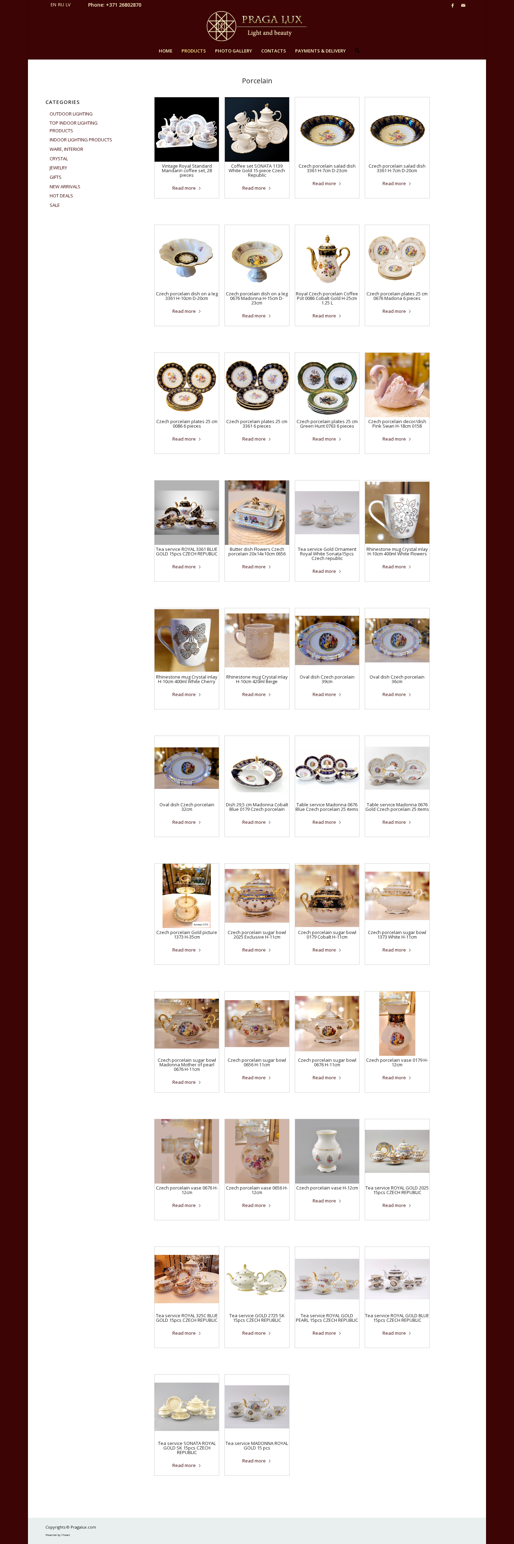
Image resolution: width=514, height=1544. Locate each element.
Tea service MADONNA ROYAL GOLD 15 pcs (257, 1445)
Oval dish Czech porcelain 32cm (186, 806)
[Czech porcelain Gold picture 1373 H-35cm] (187, 896)
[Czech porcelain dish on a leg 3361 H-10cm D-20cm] (187, 257)
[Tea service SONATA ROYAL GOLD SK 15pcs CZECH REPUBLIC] (187, 1407)
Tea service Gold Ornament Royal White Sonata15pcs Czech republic (327, 553)
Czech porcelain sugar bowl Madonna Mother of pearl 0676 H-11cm (187, 1064)
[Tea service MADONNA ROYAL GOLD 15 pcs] (257, 1407)
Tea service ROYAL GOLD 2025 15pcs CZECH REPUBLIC (397, 1190)
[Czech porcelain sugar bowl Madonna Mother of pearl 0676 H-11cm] (187, 1023)
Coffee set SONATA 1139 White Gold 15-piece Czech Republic (257, 170)
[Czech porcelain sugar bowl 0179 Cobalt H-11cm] (327, 896)
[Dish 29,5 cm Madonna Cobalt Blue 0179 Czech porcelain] (257, 768)
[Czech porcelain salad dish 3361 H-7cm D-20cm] (397, 129)
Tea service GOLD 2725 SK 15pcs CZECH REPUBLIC (257, 1317)
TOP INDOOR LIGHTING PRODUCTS (74, 126)
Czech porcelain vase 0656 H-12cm (257, 1190)
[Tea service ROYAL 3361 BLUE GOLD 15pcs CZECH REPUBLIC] (187, 512)
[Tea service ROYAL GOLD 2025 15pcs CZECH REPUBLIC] (397, 1151)
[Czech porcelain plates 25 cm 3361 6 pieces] (257, 385)
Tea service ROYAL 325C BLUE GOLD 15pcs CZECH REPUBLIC (187, 1317)
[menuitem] (165, 50)
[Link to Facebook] (453, 5)
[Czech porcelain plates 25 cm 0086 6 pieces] (187, 385)
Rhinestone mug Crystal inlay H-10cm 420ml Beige (257, 679)
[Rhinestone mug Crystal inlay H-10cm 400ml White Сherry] (187, 640)
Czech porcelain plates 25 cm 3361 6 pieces (256, 423)
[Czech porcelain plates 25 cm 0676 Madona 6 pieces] (397, 257)
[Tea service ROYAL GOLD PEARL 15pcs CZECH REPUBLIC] (327, 1279)
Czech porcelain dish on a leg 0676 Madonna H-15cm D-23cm (257, 298)
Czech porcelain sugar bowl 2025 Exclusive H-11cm (257, 934)
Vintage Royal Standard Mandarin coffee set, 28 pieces (187, 170)
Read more (184, 188)
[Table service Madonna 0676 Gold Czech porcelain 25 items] (397, 768)
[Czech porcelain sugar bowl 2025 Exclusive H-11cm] (257, 896)
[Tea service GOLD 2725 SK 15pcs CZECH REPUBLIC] (257, 1279)
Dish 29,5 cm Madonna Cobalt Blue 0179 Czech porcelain (257, 806)
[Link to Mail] (463, 5)
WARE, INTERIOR (66, 149)
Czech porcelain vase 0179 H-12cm (397, 1062)
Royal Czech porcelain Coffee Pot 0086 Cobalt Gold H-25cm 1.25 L (327, 298)
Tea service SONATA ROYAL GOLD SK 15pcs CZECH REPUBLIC (187, 1447)
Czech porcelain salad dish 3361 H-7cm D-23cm (327, 168)
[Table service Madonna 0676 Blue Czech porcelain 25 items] (327, 768)
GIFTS (56, 177)
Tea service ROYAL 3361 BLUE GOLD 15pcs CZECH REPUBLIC (186, 551)
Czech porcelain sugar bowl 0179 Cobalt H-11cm (327, 934)
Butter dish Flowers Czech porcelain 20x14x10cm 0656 (257, 551)
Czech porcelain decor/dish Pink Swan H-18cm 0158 (397, 423)
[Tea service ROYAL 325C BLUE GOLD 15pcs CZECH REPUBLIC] (187, 1279)
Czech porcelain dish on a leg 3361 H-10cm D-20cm (187, 295)
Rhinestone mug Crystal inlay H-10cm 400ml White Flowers (397, 551)
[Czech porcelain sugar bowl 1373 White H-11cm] (397, 896)
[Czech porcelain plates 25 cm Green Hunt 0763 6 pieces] (327, 385)
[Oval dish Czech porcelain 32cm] (187, 768)
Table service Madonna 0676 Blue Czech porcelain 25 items (326, 806)
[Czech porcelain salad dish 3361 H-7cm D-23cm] (327, 129)
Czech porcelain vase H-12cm (327, 1188)
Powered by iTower (57, 1535)
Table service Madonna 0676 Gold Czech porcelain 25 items (397, 806)
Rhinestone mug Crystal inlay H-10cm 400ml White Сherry (186, 679)
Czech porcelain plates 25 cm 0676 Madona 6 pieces (397, 295)
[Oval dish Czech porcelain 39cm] (327, 640)
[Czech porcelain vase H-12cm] (327, 1151)
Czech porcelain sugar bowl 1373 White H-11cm (397, 934)
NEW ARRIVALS (65, 186)
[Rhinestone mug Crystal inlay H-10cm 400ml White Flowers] (397, 512)
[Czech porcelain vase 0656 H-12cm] (257, 1151)
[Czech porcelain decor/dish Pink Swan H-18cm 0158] (397, 385)
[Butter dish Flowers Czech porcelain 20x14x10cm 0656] (257, 512)
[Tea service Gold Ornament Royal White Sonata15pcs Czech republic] (327, 512)
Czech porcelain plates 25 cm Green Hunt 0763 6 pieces (327, 423)
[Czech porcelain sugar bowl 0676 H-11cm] (327, 1023)
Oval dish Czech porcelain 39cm (327, 679)
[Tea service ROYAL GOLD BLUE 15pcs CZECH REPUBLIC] (397, 1279)
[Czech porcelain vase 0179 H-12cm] (397, 1023)
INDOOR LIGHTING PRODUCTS (81, 139)
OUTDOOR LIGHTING (71, 114)
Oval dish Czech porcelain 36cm (397, 679)
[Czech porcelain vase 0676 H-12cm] (187, 1151)
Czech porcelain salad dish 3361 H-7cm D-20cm (397, 168)
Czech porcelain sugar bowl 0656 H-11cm (257, 1062)
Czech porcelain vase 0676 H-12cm (187, 1190)
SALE (55, 205)
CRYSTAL (59, 158)
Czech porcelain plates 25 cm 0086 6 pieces (186, 423)
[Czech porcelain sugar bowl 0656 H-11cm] (257, 1023)
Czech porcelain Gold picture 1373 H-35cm (186, 934)
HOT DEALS (61, 195)
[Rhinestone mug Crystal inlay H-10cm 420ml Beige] (257, 640)
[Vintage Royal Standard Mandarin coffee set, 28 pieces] (187, 129)
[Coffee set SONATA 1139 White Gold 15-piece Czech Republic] (257, 129)
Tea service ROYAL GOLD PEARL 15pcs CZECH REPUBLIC (327, 1317)
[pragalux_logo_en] (257, 26)
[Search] (354, 50)
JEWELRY (58, 167)
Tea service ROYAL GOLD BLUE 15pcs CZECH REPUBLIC (397, 1317)
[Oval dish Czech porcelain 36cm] (397, 640)
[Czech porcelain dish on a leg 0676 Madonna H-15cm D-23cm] (257, 257)
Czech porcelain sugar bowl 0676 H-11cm (327, 1062)
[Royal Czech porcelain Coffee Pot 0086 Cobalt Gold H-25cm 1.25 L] (327, 257)
